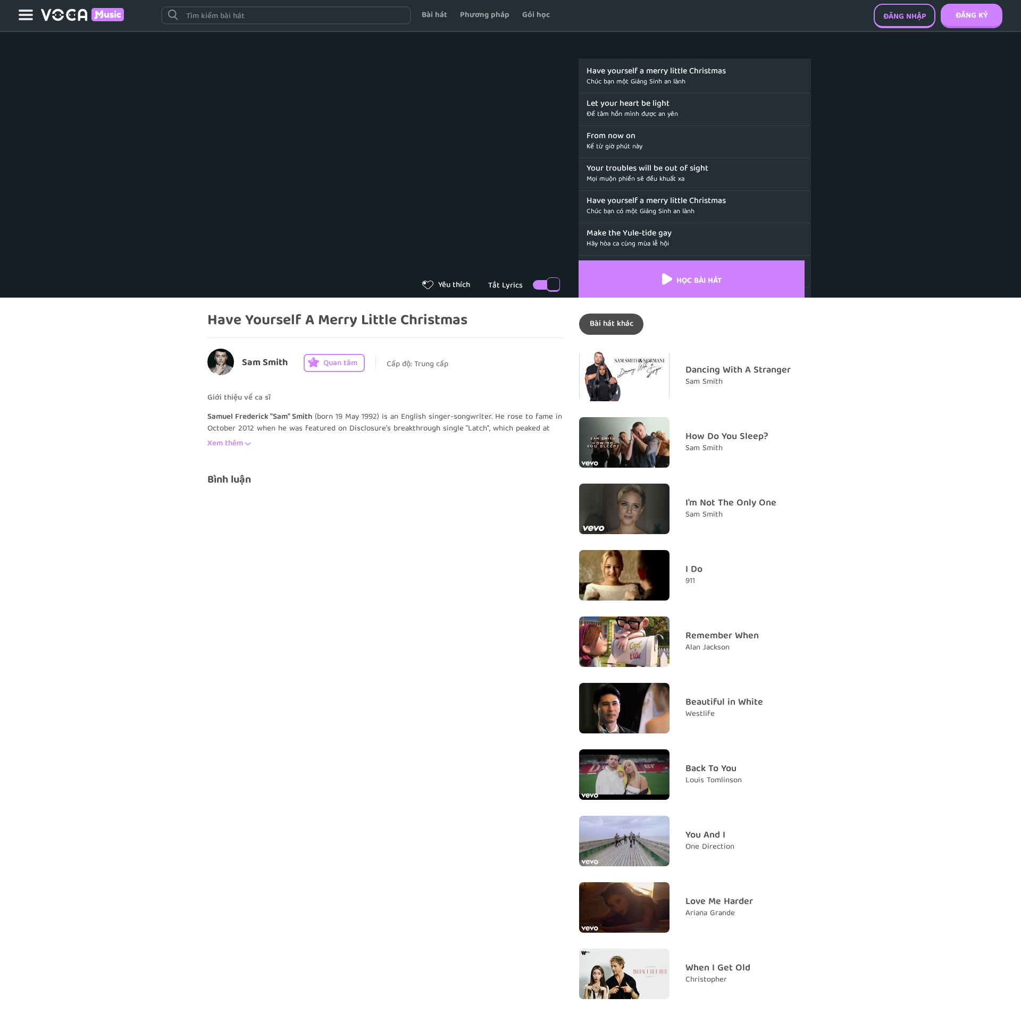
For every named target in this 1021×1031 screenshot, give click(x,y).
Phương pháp (484, 15)
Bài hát (434, 15)
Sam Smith (265, 363)
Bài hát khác (611, 324)
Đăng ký (971, 16)
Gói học (536, 15)
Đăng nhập (904, 17)
